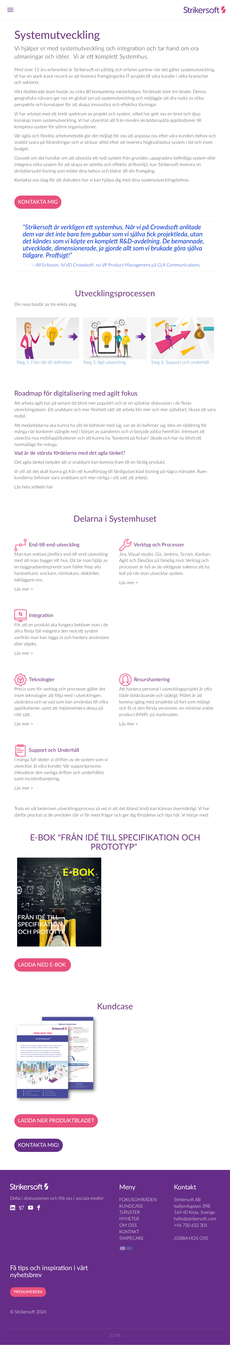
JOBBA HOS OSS (191, 1238)
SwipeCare (131, 1238)
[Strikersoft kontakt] (29, 1188)
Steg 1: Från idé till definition (44, 362)
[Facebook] (40, 1207)
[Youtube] (32, 1207)
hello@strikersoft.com (195, 1219)
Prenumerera (28, 1292)
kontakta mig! (38, 1145)
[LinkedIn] (14, 1207)
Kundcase (131, 1206)
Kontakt (129, 1232)
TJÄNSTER (129, 1212)
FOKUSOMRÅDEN (138, 1199)
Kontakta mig (38, 202)
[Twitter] (23, 1207)
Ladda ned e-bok (42, 965)
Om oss (128, 1225)
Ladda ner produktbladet (56, 1120)
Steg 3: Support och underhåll (180, 362)
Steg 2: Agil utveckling (104, 362)
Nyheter (129, 1219)
